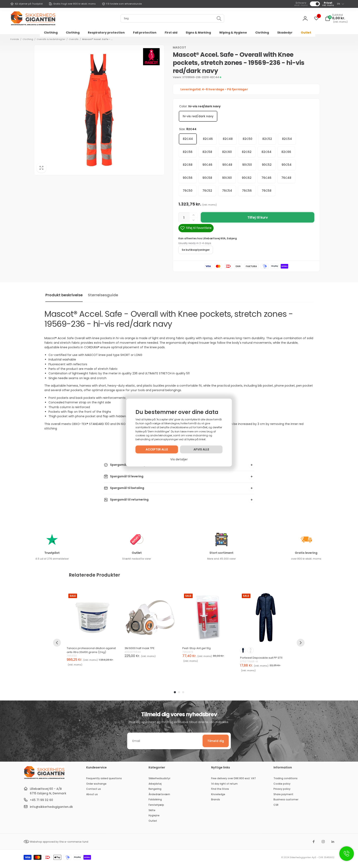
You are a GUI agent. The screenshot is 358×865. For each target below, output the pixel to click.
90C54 (286, 165)
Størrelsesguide (103, 295)
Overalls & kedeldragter (51, 39)
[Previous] (57, 643)
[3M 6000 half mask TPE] (150, 617)
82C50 (247, 139)
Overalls (74, 39)
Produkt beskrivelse (64, 295)
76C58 (266, 191)
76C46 (266, 178)
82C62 (247, 152)
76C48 (286, 178)
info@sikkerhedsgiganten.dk (51, 807)
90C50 (247, 165)
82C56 (187, 152)
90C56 (187, 178)
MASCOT (179, 47)
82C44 (188, 139)
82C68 (187, 165)
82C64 (266, 152)
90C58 (207, 178)
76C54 (227, 191)
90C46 (207, 165)
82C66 (286, 152)
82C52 (267, 139)
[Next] (301, 643)
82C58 (207, 152)
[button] (336, 18)
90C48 (227, 165)
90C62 (247, 178)
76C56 (247, 191)
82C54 (287, 139)
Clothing (28, 39)
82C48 (228, 139)
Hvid (250, 650)
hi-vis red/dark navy (198, 116)
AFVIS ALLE (201, 449)
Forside (14, 39)
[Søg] (219, 18)
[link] (26, 4)
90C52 (267, 165)
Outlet (137, 553)
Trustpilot (52, 553)
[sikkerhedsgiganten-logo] (44, 778)
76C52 (207, 191)
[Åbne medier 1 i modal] (99, 110)
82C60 (227, 152)
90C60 (227, 178)
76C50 (187, 191)
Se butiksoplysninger (196, 250)
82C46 (208, 139)
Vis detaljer (179, 459)
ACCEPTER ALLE (157, 449)
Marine (243, 650)
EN (338, 3)
